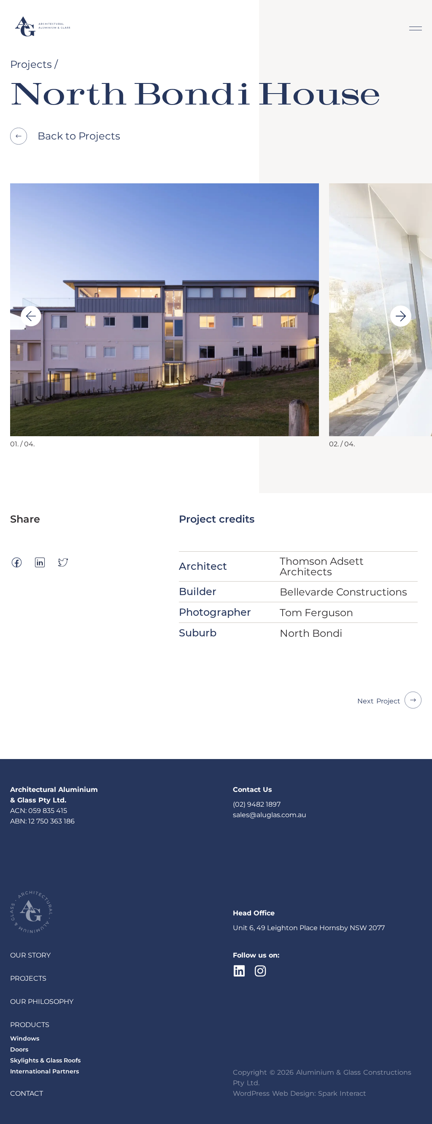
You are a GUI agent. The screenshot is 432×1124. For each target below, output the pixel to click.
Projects (28, 978)
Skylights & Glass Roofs (45, 1060)
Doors (19, 1049)
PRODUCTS (29, 1025)
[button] (31, 316)
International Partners (44, 1071)
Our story (30, 955)
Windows (24, 1038)
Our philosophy (41, 1002)
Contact (26, 1093)
